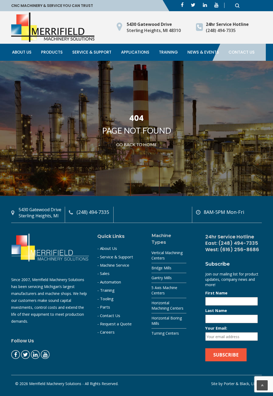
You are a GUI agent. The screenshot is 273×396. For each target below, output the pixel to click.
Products (52, 52)
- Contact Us (108, 315)
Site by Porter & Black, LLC (234, 383)
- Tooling (105, 298)
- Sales (103, 273)
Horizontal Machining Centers (167, 305)
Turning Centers (165, 333)
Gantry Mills (161, 277)
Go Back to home (136, 144)
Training (168, 52)
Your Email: (216, 328)
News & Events (203, 52)
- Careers (106, 332)
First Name (216, 292)
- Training (106, 290)
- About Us (107, 248)
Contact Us (241, 52)
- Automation (109, 282)
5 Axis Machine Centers (164, 290)
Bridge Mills (161, 267)
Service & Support (91, 52)
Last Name (216, 310)
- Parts (103, 307)
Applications (135, 52)
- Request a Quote (114, 323)
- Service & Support (115, 256)
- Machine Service (113, 265)
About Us (21, 52)
